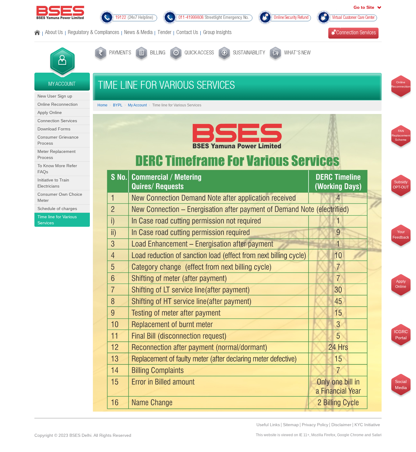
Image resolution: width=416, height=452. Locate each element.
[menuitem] (112, 54)
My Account (137, 105)
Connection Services (57, 120)
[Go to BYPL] (60, 12)
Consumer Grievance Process (58, 140)
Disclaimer (341, 424)
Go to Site (364, 7)
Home (102, 105)
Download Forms (53, 128)
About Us (54, 33)
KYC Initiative (367, 424)
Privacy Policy (315, 424)
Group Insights (217, 33)
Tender (164, 33)
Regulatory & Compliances (93, 33)
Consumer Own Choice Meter (59, 197)
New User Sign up (54, 96)
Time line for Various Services (57, 219)
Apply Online (49, 112)
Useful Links (268, 424)
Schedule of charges (57, 208)
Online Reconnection (57, 104)
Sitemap (291, 424)
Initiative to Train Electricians (53, 183)
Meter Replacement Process (56, 154)
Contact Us (187, 33)
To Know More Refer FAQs (57, 168)
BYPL (117, 105)
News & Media (138, 33)
